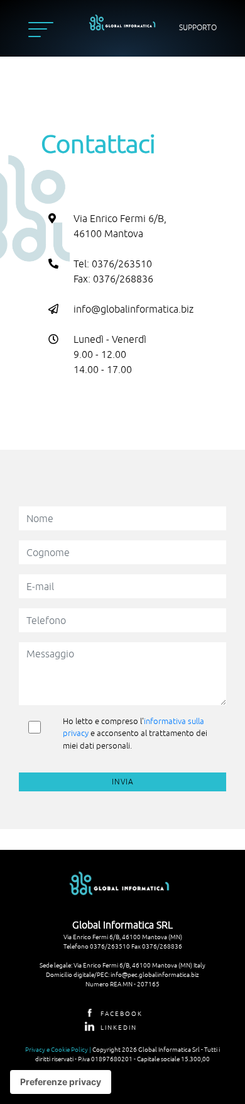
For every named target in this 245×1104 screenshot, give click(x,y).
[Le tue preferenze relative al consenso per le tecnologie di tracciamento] (60, 1082)
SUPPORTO (198, 27)
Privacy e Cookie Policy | (58, 1049)
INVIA (123, 782)
